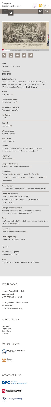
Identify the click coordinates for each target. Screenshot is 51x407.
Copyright (6, 331)
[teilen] (30, 55)
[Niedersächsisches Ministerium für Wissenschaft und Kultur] (25, 393)
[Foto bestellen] (12, 52)
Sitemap (5, 333)
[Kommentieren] (25, 52)
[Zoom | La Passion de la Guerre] (5, 52)
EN (46, 11)
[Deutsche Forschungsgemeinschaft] (25, 384)
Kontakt (5, 326)
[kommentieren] (24, 55)
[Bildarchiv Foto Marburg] (25, 361)
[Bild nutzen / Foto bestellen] (11, 55)
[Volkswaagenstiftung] (25, 401)
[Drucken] (18, 52)
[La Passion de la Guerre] (25, 50)
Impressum (6, 328)
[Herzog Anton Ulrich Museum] (43, 7)
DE (40, 11)
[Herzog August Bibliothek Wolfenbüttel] (33, 7)
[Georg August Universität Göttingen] (25, 353)
